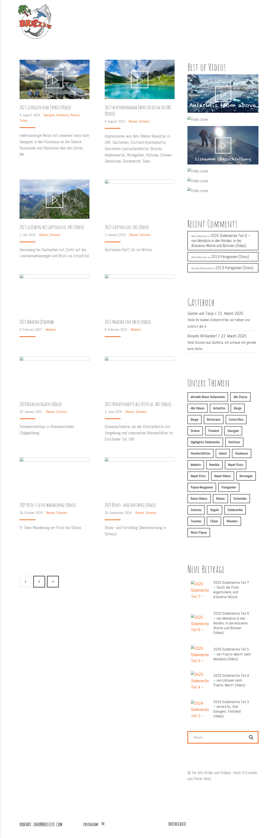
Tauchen (196, 521)
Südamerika (235, 510)
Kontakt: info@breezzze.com (41, 824)
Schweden (240, 498)
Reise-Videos (199, 498)
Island (223, 453)
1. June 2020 (114, 411)
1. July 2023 (28, 234)
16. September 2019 (118, 512)
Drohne (195, 430)
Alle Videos (197, 408)
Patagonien (229, 487)
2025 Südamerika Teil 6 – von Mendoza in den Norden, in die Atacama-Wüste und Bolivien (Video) (220, 240)
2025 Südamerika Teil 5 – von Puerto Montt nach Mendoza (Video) (232, 654)
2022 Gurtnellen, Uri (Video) (127, 227)
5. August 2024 (30, 115)
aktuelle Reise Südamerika (208, 397)
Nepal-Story (235, 464)
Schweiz (144, 121)
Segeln (214, 510)
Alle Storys (240, 397)
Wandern (232, 521)
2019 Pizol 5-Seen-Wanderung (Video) (48, 505)
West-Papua (199, 532)
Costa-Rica (236, 419)
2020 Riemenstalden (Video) (41, 404)
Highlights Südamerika (205, 442)
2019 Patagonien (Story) (230, 256)
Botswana (213, 419)
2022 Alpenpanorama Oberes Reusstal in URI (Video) (138, 110)
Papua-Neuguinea (202, 487)
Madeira (51, 329)
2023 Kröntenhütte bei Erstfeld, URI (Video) (138, 404)
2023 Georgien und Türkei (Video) (45, 107)
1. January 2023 (116, 234)
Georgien (49, 115)
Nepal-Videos (222, 476)
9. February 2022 (31, 329)
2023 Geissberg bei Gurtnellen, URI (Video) (52, 227)
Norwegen (246, 476)
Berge (238, 408)
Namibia (214, 464)
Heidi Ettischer (199, 257)
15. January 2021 (31, 411)
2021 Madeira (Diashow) (37, 322)
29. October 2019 (31, 512)
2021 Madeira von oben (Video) (128, 322)
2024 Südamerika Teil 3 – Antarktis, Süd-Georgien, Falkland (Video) (231, 709)
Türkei (23, 120)
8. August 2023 (115, 121)
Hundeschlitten (200, 453)
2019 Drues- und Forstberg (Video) (130, 505)
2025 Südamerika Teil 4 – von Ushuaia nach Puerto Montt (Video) (231, 680)
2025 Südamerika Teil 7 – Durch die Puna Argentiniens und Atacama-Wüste (231, 589)
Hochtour (234, 442)
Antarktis (219, 408)
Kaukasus (62, 115)
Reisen (75, 115)
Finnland (213, 430)
